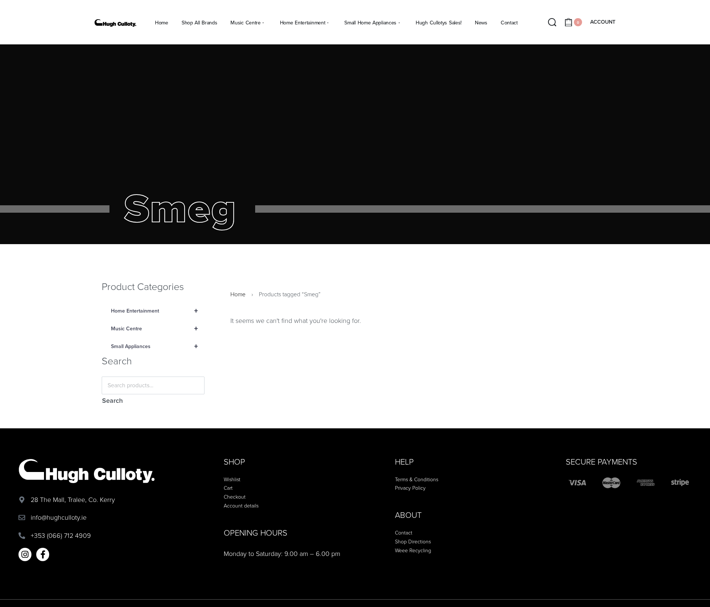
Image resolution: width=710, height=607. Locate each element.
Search (112, 401)
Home (238, 294)
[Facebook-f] (42, 554)
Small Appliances (154, 346)
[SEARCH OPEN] (552, 22)
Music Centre (154, 328)
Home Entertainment (154, 311)
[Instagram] (24, 554)
